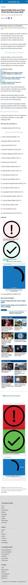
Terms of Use (7, 290)
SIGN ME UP (14, 287)
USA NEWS (4, 522)
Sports (3, 508)
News (2, 506)
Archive (3, 536)
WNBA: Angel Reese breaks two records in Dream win (11, 82)
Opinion (3, 518)
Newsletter (4, 540)
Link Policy (4, 556)
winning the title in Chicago (12, 108)
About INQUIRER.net (6, 550)
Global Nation (4, 520)
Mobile (3, 530)
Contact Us (4, 538)
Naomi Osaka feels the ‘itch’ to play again (13, 301)
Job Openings (4, 542)
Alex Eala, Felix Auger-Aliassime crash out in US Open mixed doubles (13, 78)
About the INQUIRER (6, 552)
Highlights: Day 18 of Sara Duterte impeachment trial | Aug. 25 (20, 372)
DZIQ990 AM (4, 576)
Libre (2, 567)
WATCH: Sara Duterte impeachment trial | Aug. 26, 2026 (20, 354)
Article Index (4, 560)
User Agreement (5, 554)
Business (3, 516)
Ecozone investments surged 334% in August (20, 340)
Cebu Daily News (5, 574)
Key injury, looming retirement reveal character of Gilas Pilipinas (6, 341)
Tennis (3, 7)
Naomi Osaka (9, 396)
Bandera (3, 572)
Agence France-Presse (5, 15)
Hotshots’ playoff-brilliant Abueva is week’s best (16, 312)
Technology (4, 514)
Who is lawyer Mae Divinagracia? (6, 371)
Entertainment (4, 510)
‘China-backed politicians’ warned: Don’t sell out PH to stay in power (6, 354)
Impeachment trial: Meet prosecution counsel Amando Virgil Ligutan (7, 385)
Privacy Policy (14, 291)
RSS (2, 532)
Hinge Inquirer (5, 569)
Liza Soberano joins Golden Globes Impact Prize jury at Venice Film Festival (7, 329)
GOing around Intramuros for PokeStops (19, 328)
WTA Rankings (16, 396)
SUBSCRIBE (22, 467)
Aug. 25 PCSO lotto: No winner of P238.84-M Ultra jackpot (20, 385)
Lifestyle (3, 512)
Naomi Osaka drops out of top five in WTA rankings (14, 306)
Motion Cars (4, 578)
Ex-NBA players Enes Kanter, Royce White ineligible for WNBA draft (12, 73)
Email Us (3, 534)
